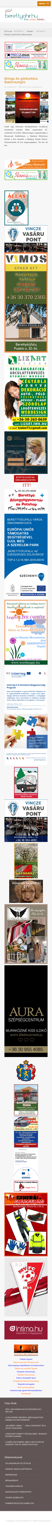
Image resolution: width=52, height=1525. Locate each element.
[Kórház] (26, 1164)
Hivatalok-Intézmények (26, 1372)
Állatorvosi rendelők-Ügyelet (26, 1368)
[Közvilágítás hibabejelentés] (26, 481)
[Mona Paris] (26, 934)
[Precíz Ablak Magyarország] (26, 56)
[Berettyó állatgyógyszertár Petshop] (26, 501)
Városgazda (26, 1394)
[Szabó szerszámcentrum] (26, 1100)
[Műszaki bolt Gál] (26, 1132)
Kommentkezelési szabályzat (19, 1503)
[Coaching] (26, 632)
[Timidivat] (26, 164)
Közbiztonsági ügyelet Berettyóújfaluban (26, 1390)
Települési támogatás (26, 1384)
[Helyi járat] (26, 782)
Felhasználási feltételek (18, 1463)
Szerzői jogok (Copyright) (18, 1469)
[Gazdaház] (26, 861)
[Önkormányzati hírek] (26, 1071)
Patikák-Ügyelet (26, 1359)
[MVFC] (26, 1287)
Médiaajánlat (11, 1480)
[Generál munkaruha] (26, 1224)
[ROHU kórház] (26, 716)
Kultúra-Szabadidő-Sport (26, 1378)
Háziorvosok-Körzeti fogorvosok (26, 1362)
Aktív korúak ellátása (26, 1387)
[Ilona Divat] (26, 65)
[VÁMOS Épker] (26, 302)
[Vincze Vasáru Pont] (26, 820)
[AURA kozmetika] (26, 1011)
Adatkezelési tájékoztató (18, 1492)
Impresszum (11, 1475)
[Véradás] (26, 1186)
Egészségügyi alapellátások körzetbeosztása (26, 1365)
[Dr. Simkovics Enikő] (26, 452)
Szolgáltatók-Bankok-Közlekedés (26, 1381)
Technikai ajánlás (14, 1486)
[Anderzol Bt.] (26, 47)
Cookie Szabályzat (14, 1498)
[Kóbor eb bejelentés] (26, 891)
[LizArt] (26, 392)
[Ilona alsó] (26, 175)
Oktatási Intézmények (26, 1375)
